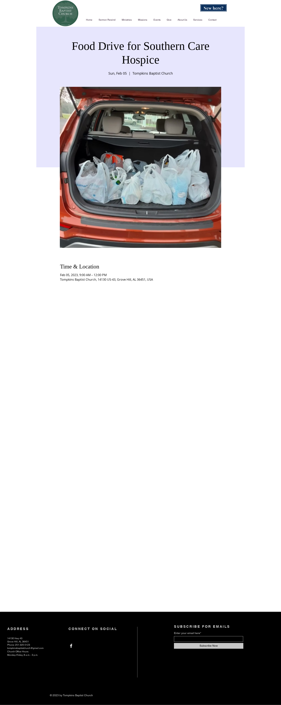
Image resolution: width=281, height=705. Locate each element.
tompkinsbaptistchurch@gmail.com (25, 648)
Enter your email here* (187, 633)
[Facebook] (71, 646)
